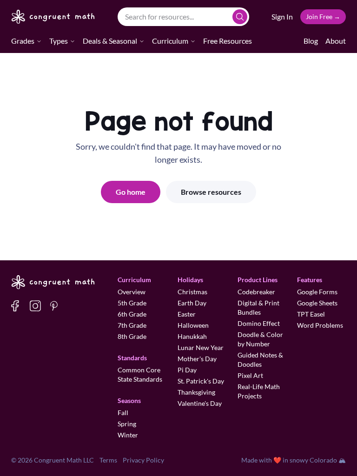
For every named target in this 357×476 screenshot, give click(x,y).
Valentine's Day (200, 403)
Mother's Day (197, 359)
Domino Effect (259, 323)
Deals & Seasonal (110, 40)
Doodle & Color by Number (260, 339)
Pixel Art (250, 375)
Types (58, 40)
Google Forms (317, 292)
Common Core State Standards (140, 374)
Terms (108, 460)
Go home (130, 191)
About (335, 40)
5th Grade (132, 303)
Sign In (282, 16)
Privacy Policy (143, 460)
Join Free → (323, 16)
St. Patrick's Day (201, 381)
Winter (128, 435)
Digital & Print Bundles (258, 307)
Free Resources (227, 40)
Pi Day (187, 370)
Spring (127, 424)
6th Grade (132, 314)
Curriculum (170, 40)
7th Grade (132, 325)
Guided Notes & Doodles (260, 359)
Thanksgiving (196, 392)
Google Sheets (317, 303)
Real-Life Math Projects (259, 391)
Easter (187, 314)
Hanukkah (192, 336)
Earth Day (192, 303)
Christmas (192, 292)
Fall (123, 412)
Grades (22, 40)
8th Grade (132, 336)
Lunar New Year (201, 347)
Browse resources (211, 191)
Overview (131, 292)
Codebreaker (256, 292)
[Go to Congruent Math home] (53, 17)
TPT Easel (311, 314)
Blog (311, 40)
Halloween (193, 325)
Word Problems (320, 325)
